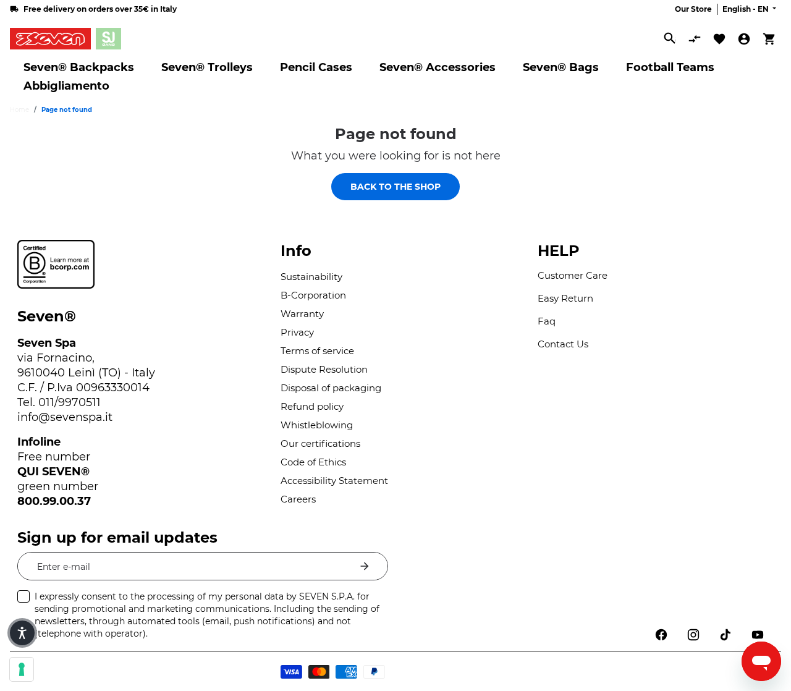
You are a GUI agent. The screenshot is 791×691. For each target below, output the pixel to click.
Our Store (693, 9)
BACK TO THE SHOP (395, 186)
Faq (547, 321)
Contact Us (563, 344)
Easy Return (565, 298)
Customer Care (572, 275)
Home (19, 110)
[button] (22, 633)
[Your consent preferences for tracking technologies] (21, 669)
